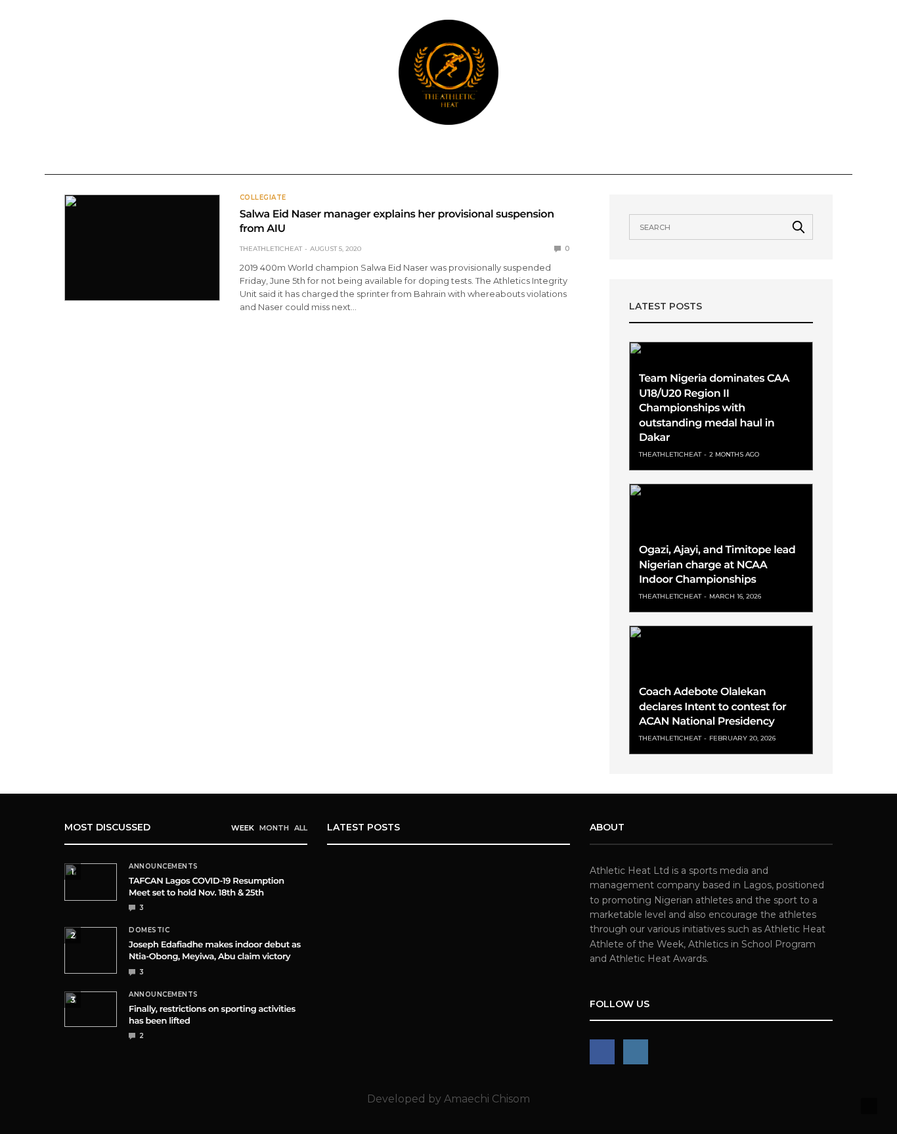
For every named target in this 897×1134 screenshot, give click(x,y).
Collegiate (513, 155)
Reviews (374, 155)
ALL (300, 827)
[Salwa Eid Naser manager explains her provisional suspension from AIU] (142, 247)
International (281, 155)
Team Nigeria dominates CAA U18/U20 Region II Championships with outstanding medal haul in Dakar (714, 408)
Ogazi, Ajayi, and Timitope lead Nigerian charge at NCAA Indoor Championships (717, 565)
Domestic (197, 155)
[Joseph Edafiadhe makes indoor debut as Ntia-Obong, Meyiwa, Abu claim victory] (90, 950)
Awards (661, 155)
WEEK (242, 827)
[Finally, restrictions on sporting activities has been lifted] (90, 1009)
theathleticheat (271, 248)
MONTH (274, 827)
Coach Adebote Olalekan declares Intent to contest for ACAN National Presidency (712, 707)
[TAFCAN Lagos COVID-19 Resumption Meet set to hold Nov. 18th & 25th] (90, 882)
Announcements (108, 155)
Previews (439, 155)
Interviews (593, 155)
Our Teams (739, 155)
